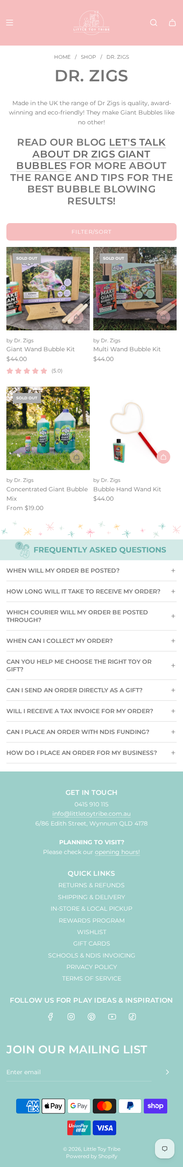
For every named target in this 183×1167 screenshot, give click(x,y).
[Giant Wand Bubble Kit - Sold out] (48, 317)
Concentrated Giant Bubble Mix (47, 493)
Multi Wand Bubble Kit (127, 349)
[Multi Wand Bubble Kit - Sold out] (135, 317)
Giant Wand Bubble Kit (40, 349)
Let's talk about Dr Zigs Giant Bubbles (91, 154)
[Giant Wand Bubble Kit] (48, 288)
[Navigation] (9, 22)
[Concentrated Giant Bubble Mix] (48, 428)
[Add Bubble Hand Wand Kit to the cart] (163, 457)
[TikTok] (132, 1016)
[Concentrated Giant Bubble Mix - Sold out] (48, 457)
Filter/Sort (91, 231)
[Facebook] (50, 1016)
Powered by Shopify (91, 1156)
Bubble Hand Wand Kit (127, 489)
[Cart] (172, 22)
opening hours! (117, 852)
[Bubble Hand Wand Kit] (135, 428)
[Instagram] (71, 1016)
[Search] (153, 22)
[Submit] (167, 1072)
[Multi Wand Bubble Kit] (135, 288)
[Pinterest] (91, 1016)
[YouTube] (112, 1016)
